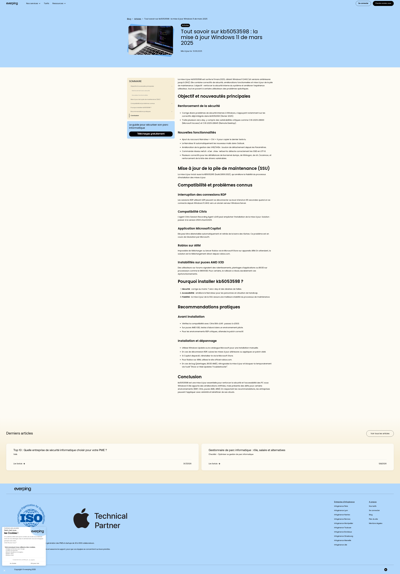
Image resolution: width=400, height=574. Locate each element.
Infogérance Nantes (342, 515)
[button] (33, 3)
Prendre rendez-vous (383, 3)
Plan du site (373, 519)
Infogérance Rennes (342, 519)
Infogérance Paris (341, 506)
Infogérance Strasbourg (343, 536)
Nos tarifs (372, 506)
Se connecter (363, 3)
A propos (373, 502)
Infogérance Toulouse (342, 528)
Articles (137, 18)
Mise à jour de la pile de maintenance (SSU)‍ (145, 99)
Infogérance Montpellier (343, 523)
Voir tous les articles (380, 433)
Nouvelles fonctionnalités (140, 95)
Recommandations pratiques (141, 111)
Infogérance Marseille (342, 540)
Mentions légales (375, 523)
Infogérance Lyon (341, 510)
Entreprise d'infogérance (344, 502)
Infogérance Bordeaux (343, 532)
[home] (12, 3)
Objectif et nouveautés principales (142, 86)
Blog (129, 18)
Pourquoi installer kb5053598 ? (141, 107)
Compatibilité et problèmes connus (143, 103)
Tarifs (46, 3)
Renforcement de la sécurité (141, 91)
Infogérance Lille (340, 545)
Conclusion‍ (135, 116)
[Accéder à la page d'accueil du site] (18, 489)
